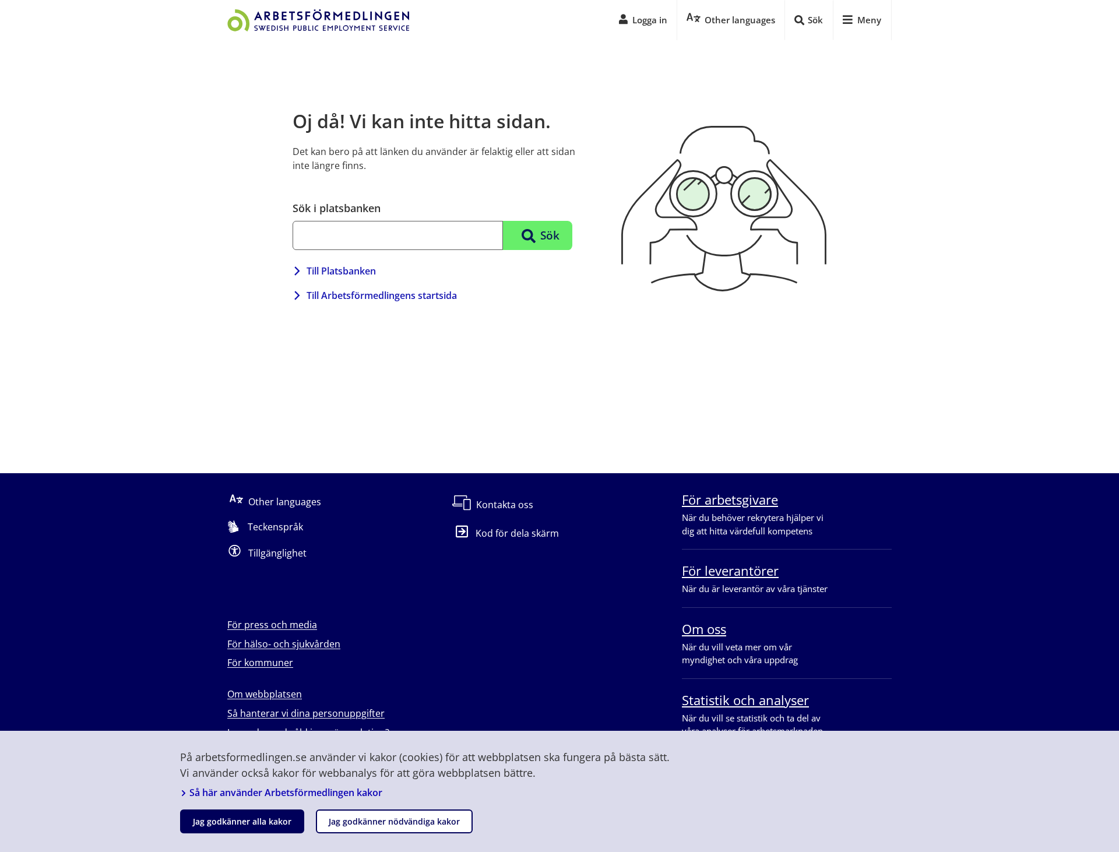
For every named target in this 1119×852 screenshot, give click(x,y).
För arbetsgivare (730, 499)
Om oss (704, 629)
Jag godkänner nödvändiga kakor (394, 821)
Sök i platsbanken (337, 208)
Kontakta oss (504, 504)
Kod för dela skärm (517, 533)
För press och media (272, 624)
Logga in (649, 20)
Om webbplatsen (264, 694)
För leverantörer (730, 570)
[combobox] (398, 235)
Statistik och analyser (745, 700)
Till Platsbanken (341, 271)
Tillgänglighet (277, 553)
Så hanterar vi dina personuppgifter (306, 713)
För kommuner (260, 662)
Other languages (284, 501)
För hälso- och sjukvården (283, 644)
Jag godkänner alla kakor (242, 821)
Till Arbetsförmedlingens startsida (382, 295)
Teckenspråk (275, 526)
